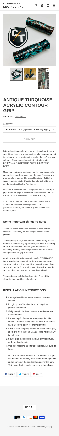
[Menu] (54, 5)
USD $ (28, 407)
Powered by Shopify (44, 427)
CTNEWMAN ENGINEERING (13, 5)
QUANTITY (8, 124)
